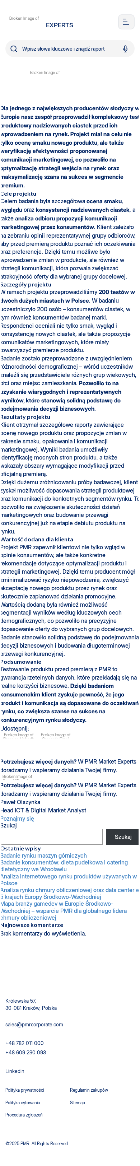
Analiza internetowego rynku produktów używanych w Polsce (68, 880)
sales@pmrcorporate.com (34, 1024)
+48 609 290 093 (25, 1052)
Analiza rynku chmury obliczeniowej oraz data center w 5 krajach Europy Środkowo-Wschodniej (70, 893)
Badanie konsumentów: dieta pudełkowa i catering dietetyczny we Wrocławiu (64, 866)
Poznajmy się (18, 818)
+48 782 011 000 (24, 1043)
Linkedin (14, 1071)
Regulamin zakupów (89, 1090)
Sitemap (77, 1102)
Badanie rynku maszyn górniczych (43, 855)
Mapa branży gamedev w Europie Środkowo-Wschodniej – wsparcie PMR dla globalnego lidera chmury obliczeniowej (63, 910)
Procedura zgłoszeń (24, 1115)
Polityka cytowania (22, 1102)
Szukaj (8, 825)
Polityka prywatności (24, 1090)
